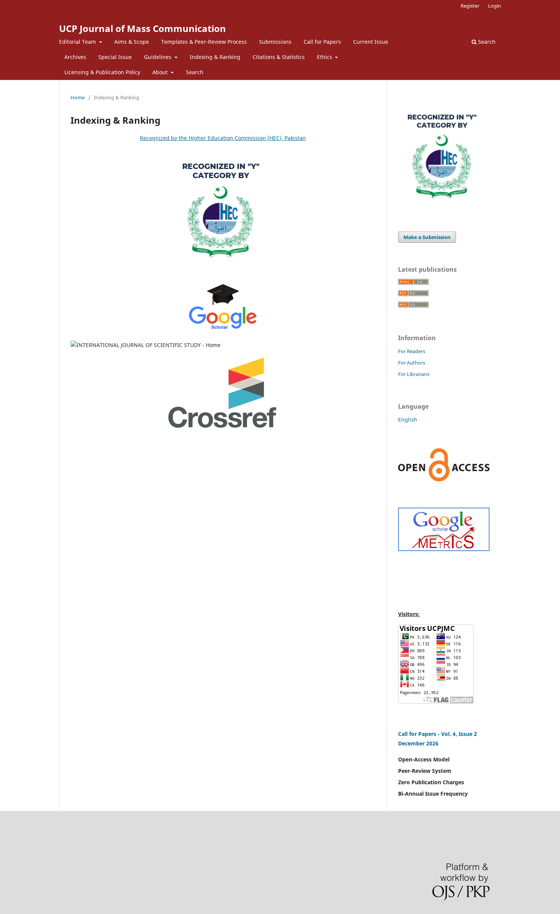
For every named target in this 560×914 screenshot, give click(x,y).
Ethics (325, 57)
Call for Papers (322, 41)
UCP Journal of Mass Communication (142, 28)
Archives (75, 57)
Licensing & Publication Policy (102, 72)
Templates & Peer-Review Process (204, 41)
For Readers (411, 351)
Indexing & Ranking (215, 57)
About (160, 72)
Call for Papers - (419, 733)
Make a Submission (427, 237)
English (407, 419)
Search (194, 72)
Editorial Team (78, 41)
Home (77, 97)
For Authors (411, 362)
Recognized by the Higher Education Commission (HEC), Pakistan (223, 138)
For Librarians (413, 374)
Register (470, 5)
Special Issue (115, 57)
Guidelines (158, 57)
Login (494, 5)
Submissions (275, 41)
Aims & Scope (131, 41)
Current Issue (370, 41)
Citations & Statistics (279, 57)
